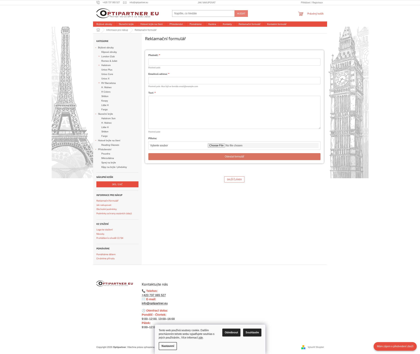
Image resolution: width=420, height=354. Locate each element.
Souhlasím (252, 332)
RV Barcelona (108, 83)
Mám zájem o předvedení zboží (395, 346)
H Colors (105, 91)
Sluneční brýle (105, 114)
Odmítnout (231, 332)
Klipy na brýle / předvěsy (114, 167)
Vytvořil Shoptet (316, 347)
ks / (117, 184)
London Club (108, 56)
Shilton (104, 96)
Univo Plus (106, 69)
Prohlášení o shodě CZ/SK (109, 238)
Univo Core (107, 74)
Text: (151, 92)
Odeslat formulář (234, 156)
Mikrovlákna (107, 158)
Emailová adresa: (158, 74)
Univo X (105, 78)
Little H (105, 105)
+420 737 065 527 (154, 295)
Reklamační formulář (107, 200)
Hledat (241, 13)
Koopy (104, 100)
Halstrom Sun (108, 118)
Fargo (104, 109)
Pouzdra (105, 153)
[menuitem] (104, 24)
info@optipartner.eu (155, 303)
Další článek (234, 179)
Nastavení (168, 346)
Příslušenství (104, 149)
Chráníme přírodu (105, 258)
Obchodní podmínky (106, 209)
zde (201, 337)
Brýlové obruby (106, 47)
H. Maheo (106, 87)
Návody (100, 234)
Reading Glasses (110, 145)
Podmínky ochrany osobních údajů (114, 213)
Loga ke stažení (104, 229)
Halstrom (106, 65)
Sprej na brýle (108, 162)
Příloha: (152, 138)
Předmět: (153, 55)
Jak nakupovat (207, 2)
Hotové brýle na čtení (109, 140)
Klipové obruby (109, 52)
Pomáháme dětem (106, 254)
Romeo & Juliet (109, 61)
